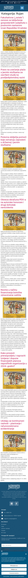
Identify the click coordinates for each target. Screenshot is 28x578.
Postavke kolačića (14, 573)
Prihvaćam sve (14, 565)
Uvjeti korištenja (6, 576)
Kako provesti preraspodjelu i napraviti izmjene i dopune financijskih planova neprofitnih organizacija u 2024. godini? (14, 359)
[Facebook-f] (16, 504)
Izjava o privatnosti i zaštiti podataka (8, 561)
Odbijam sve (14, 569)
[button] (26, 554)
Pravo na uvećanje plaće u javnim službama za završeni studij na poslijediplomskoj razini (13, 73)
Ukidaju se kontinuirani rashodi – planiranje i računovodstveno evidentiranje (12, 425)
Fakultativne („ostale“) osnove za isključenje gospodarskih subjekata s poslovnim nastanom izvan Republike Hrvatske (14, 22)
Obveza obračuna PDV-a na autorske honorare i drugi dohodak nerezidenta (13, 203)
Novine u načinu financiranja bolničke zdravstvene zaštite (11, 292)
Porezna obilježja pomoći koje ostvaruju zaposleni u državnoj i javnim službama (13, 141)
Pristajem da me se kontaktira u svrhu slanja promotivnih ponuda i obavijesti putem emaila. (14, 551)
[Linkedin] (12, 504)
